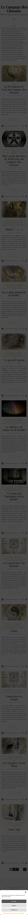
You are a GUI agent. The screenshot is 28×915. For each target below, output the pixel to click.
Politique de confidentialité (18, 913)
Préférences (14, 909)
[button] (25, 892)
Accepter (14, 901)
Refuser (14, 905)
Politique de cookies (7, 913)
